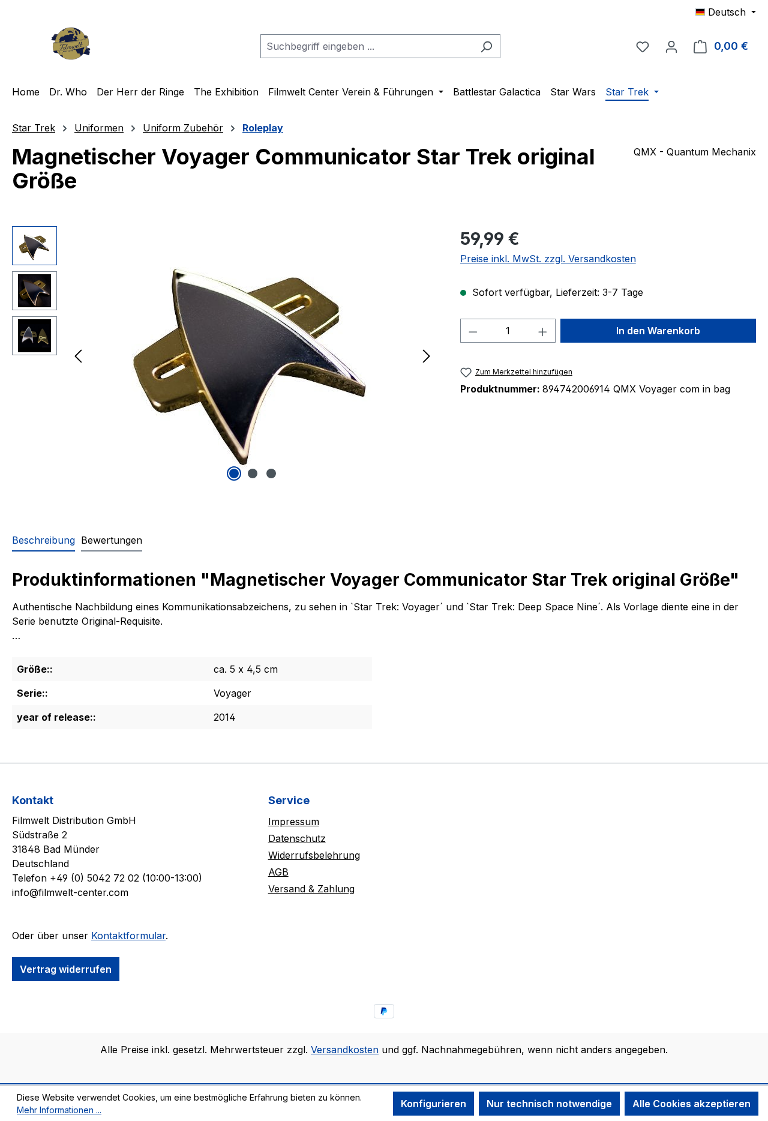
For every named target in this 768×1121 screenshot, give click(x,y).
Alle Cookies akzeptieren (691, 1104)
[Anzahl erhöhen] (543, 331)
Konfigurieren (433, 1104)
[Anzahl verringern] (472, 331)
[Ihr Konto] (671, 46)
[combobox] (366, 46)
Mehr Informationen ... (59, 1110)
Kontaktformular (128, 936)
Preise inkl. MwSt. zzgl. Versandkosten (548, 259)
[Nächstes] (427, 355)
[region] (224, 355)
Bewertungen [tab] (111, 540)
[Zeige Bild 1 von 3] (234, 473)
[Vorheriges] (78, 355)
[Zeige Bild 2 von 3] (252, 473)
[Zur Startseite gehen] (72, 43)
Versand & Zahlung (311, 889)
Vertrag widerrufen (66, 969)
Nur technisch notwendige (549, 1104)
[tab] (43, 540)
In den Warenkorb (658, 331)
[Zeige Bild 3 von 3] (271, 473)
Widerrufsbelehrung (314, 855)
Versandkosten (345, 1050)
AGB (278, 872)
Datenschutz (297, 838)
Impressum (293, 822)
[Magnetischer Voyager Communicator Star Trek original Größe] (253, 355)
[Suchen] (486, 46)
